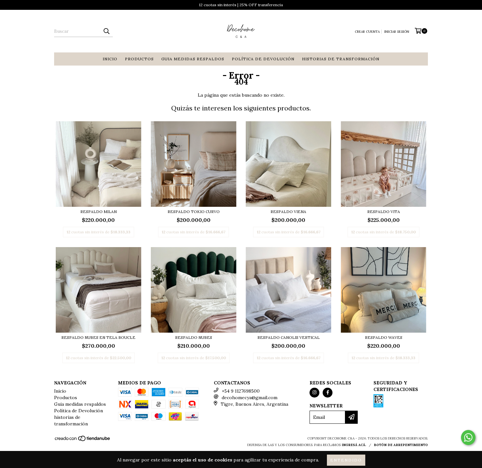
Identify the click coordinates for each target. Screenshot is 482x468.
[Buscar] (106, 31)
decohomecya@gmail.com (249, 397)
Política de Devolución (263, 58)
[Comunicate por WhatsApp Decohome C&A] (468, 437)
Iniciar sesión (396, 31)
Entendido (346, 460)
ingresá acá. (354, 445)
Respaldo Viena (288, 211)
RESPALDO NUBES (193, 337)
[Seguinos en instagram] (314, 393)
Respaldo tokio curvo (194, 211)
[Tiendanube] (82, 440)
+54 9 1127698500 (241, 391)
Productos (139, 58)
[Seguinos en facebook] (327, 393)
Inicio (110, 58)
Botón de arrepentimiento (401, 445)
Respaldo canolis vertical (288, 337)
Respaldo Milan (98, 211)
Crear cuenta (367, 31)
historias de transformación (340, 58)
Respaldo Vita (383, 211)
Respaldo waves (383, 337)
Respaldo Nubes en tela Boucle (98, 337)
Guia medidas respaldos (192, 58)
